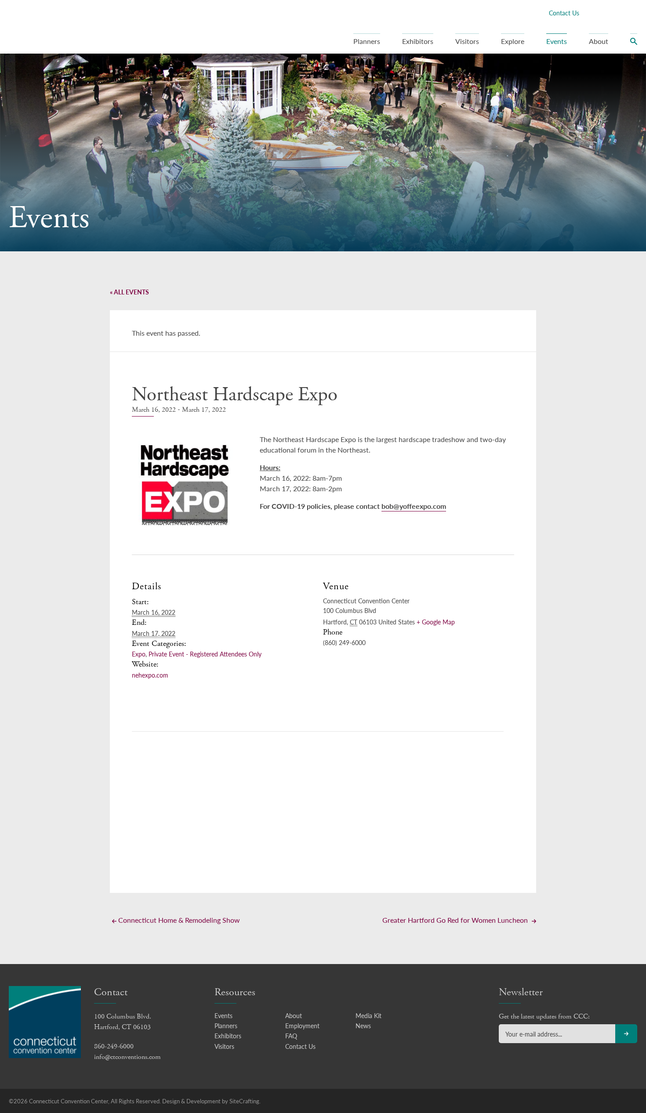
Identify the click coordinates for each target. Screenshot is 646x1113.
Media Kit (368, 1015)
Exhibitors (417, 41)
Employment (302, 1026)
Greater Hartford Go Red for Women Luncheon (456, 920)
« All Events (129, 291)
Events (556, 41)
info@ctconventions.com (127, 1057)
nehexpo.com (150, 675)
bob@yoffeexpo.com (413, 506)
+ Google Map (436, 621)
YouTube (632, 12)
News (363, 1026)
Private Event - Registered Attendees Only (205, 653)
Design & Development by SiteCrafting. (211, 1101)
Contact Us (564, 13)
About (598, 41)
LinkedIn (618, 12)
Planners (366, 41)
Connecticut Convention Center (65, 26)
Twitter (604, 12)
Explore (512, 41)
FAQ (291, 1036)
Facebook (590, 12)
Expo (138, 653)
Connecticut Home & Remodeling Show (178, 920)
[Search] (633, 43)
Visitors (467, 41)
